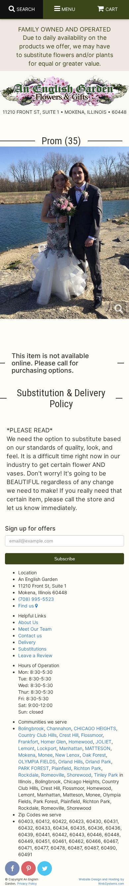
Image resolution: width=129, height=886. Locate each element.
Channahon (59, 728)
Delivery (27, 642)
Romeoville (52, 775)
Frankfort (28, 741)
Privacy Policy (27, 883)
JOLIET (103, 741)
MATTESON (97, 748)
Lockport (47, 748)
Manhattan (70, 748)
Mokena (26, 755)
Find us (26, 605)
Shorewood (79, 775)
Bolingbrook (31, 728)
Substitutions (32, 649)
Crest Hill (68, 735)
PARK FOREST (33, 768)
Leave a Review (35, 655)
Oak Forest (94, 755)
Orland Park (98, 761)
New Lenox (67, 755)
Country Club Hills (37, 735)
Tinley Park (106, 775)
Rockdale (28, 775)
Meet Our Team (35, 629)
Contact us (30, 635)
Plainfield (61, 768)
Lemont (26, 748)
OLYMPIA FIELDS (37, 761)
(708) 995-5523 (36, 599)
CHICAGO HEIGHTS (95, 728)
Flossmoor (92, 735)
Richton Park (87, 768)
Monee (45, 755)
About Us (28, 622)
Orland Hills (70, 761)
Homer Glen (53, 741)
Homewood (80, 741)
